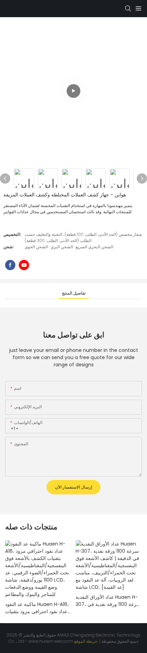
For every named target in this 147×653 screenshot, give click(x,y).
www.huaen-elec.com (51, 641)
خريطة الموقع (86, 641)
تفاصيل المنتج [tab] (73, 293)
